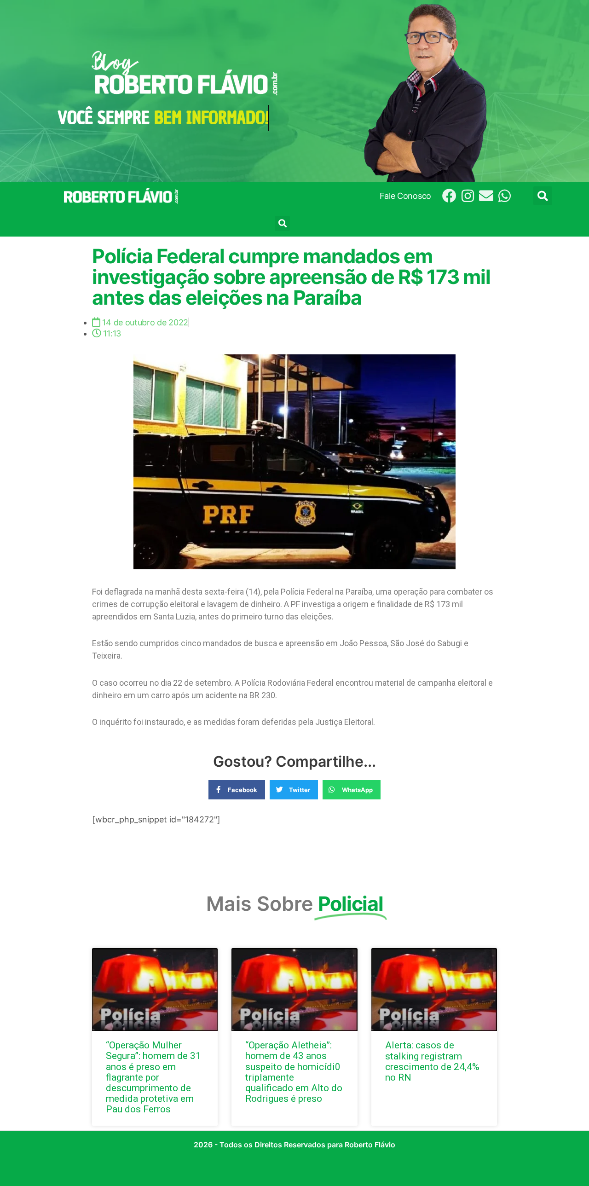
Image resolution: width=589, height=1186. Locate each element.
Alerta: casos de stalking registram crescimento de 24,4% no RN (432, 1061)
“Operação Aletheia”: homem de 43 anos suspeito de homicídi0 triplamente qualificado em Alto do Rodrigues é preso (293, 1072)
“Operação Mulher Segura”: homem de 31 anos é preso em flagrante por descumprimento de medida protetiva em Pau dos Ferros (153, 1077)
